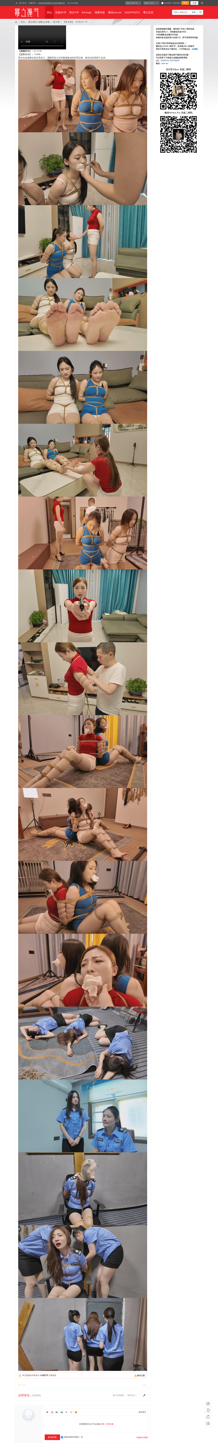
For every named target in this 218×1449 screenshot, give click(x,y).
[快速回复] (208, 1403)
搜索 (194, 12)
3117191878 (174, 60)
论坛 (49, 12)
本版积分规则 (142, 1437)
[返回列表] (208, 1423)
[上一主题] (208, 1410)
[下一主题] (208, 1417)
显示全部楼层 (118, 1395)
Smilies (76, 1412)
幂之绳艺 (16, 22)
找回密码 (176, 3)
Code (71, 1412)
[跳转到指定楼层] (144, 1395)
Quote (66, 1412)
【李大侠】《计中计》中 (75, 22)
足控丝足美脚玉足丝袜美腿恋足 (51, 3)
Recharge (86, 12)
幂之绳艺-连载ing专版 (39, 22)
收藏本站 (32, 3)
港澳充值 (100, 12)
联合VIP (74, 12)
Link (61, 1412)
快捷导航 (202, 3)
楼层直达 (131, 1395)
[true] (201, 12)
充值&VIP (60, 12)
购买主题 (141, 1375)
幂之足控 (148, 12)
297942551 (165, 60)
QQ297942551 (132, 12)
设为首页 (23, 3)
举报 (144, 1385)
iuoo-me (165, 63)
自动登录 (168, 3)
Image (56, 1412)
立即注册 (109, 1424)
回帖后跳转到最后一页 (73, 1437)
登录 (103, 1424)
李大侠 (56, 22)
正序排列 (36, 1395)
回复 (24, 1385)
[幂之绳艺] (16, 3)
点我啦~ (195, 49)
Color (52, 1412)
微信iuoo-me (114, 12)
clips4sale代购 (72, 3)
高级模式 (142, 1412)
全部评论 (24, 1395)
